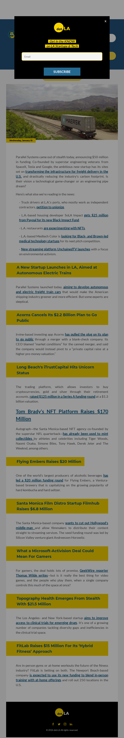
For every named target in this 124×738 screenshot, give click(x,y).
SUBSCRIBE (62, 72)
